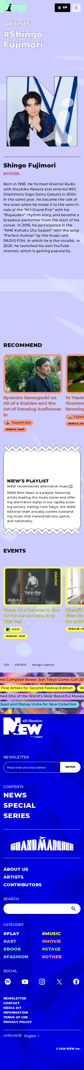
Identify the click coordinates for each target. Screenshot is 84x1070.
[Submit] (74, 909)
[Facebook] (76, 982)
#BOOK (12, 949)
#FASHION (15, 957)
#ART (10, 942)
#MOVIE (51, 942)
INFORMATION (15, 1012)
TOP (6, 665)
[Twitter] (59, 982)
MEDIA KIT (12, 1008)
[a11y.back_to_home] (13, 7)
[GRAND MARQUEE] (42, 843)
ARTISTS (13, 877)
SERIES (16, 816)
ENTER (70, 767)
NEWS (15, 795)
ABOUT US (15, 870)
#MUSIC (51, 934)
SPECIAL (19, 806)
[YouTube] (25, 982)
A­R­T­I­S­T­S (20, 665)
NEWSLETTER (16, 757)
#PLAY (11, 934)
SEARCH (11, 899)
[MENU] (76, 7)
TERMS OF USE (15, 1017)
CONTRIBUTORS (22, 885)
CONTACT (11, 1003)
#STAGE (51, 949)
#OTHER (52, 957)
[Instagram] (42, 982)
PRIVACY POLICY (17, 1022)
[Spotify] (7, 982)
